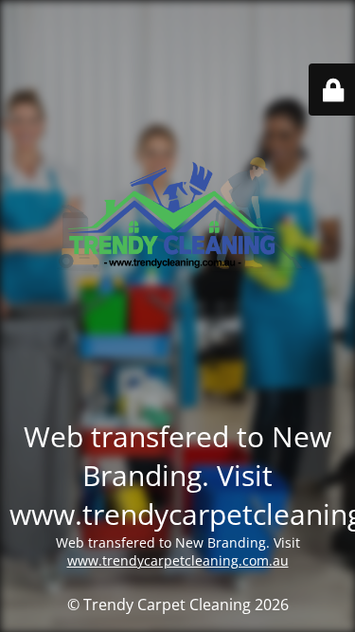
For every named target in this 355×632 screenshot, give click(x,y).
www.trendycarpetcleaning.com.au (178, 560)
